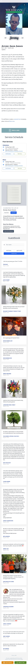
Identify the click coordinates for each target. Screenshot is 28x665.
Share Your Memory (8, 231)
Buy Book (14, 212)
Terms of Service (18, 659)
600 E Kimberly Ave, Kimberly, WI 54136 (14, 151)
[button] (14, 295)
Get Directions (8, 153)
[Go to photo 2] (14, 572)
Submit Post (14, 253)
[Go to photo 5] (15, 334)
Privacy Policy (10, 659)
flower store (12, 121)
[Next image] (25, 326)
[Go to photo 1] (12, 334)
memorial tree (17, 119)
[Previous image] (3, 326)
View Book (6, 212)
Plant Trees (20, 153)
